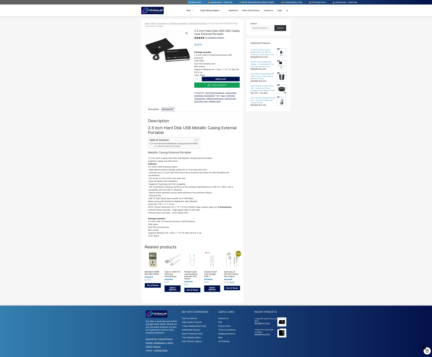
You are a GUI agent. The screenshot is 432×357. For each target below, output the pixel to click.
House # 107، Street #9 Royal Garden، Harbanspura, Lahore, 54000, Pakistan (159, 343)
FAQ (220, 322)
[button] (187, 33)
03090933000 (161, 350)
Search (254, 23)
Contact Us (223, 318)
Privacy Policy (224, 326)
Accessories (162, 23)
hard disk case (201, 101)
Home (147, 23)
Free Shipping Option (191, 337)
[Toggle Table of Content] (195, 140)
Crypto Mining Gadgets (209, 10)
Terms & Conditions (227, 330)
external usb (230, 99)
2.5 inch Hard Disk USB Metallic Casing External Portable (174, 143)
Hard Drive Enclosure (198, 23)
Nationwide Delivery (191, 330)
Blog (220, 337)
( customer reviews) (214, 38)
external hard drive (214, 99)
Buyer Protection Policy (192, 334)
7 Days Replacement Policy (194, 326)
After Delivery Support (192, 341)
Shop (188, 10)
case (223, 96)
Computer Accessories (178, 23)
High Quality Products (192, 322)
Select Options (172, 289)
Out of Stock (153, 285)
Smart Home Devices (250, 10)
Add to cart (220, 79)
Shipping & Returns (226, 334)
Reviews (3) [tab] (167, 109)
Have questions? (219, 85)
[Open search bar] (287, 10)
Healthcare (233, 10)
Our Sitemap (224, 341)
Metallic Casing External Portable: (169, 146)
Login (279, 10)
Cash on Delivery (189, 318)
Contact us (268, 10)
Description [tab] (153, 109)
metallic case (214, 101)
